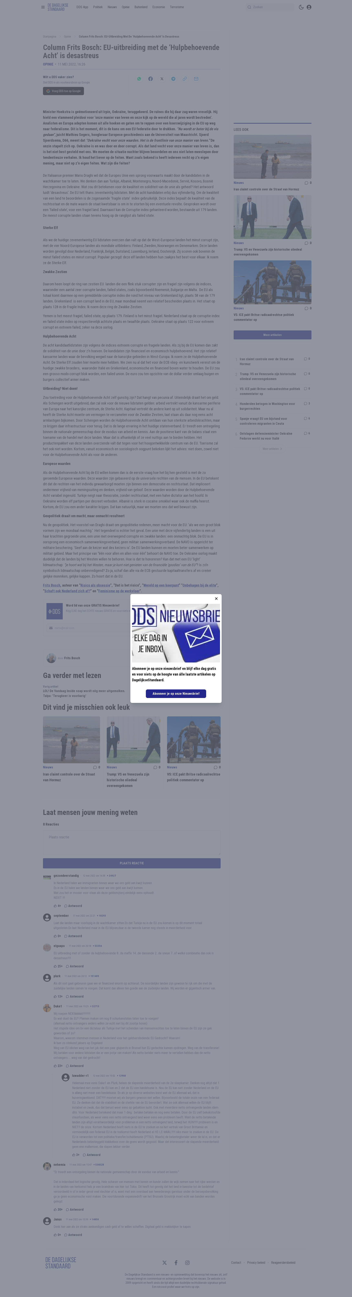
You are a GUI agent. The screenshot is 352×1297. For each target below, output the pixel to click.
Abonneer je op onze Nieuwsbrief (176, 694)
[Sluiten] (216, 599)
